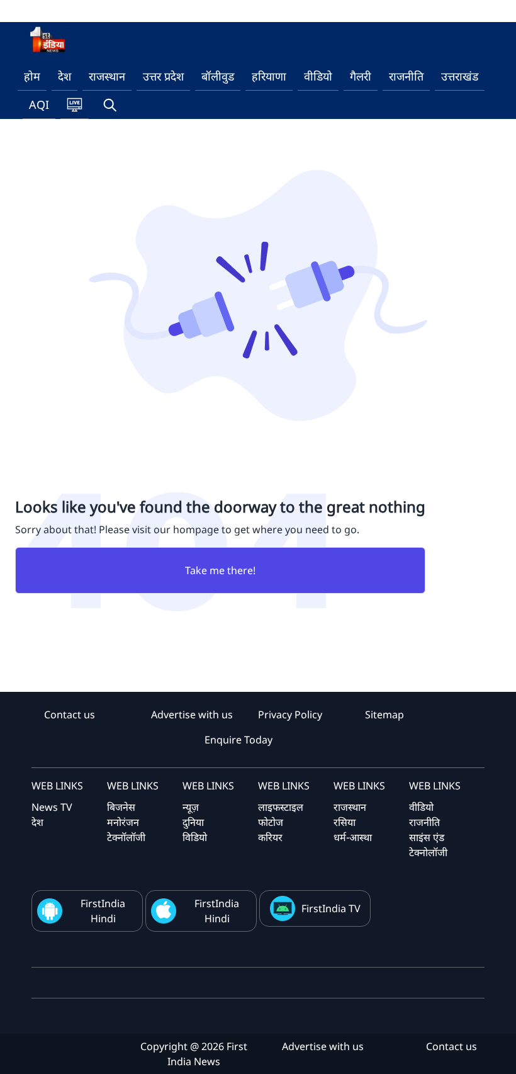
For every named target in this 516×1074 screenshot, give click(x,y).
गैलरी (360, 76)
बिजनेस (121, 807)
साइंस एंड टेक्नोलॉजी (428, 844)
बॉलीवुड (217, 76)
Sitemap (384, 714)
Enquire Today (238, 740)
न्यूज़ (190, 807)
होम (32, 76)
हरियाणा (269, 76)
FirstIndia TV (331, 908)
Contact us (69, 714)
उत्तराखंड (459, 76)
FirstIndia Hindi (103, 910)
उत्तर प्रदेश (163, 76)
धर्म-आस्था (353, 837)
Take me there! (220, 570)
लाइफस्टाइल (280, 807)
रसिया (345, 822)
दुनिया (193, 822)
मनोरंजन (123, 822)
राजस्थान (107, 76)
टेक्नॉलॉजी (126, 837)
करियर (270, 837)
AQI (39, 104)
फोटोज (270, 822)
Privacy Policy (290, 714)
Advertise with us (192, 714)
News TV (51, 807)
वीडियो (318, 76)
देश (64, 76)
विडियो (194, 837)
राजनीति (406, 76)
